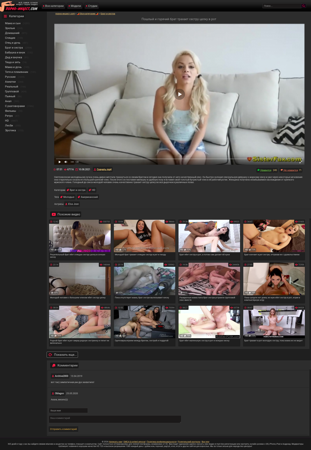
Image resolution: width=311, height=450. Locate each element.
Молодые (68, 197)
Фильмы (10, 110)
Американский (89, 197)
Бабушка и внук (15, 52)
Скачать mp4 (104, 169)
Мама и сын (13, 23)
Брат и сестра (14, 47)
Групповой (12, 91)
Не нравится (290, 170)
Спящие (10, 37)
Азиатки (10, 81)
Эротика (10, 130)
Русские (10, 76)
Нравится (265, 170)
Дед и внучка (13, 57)
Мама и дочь (13, 67)
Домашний (12, 33)
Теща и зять (12, 62)
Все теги (205, 442)
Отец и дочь (12, 42)
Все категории (54, 5)
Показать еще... (65, 355)
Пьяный (10, 96)
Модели (76, 5)
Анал (8, 101)
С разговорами (15, 106)
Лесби (9, 125)
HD (7, 120)
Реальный (11, 86)
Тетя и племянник (16, 72)
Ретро (9, 115)
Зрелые (10, 28)
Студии (92, 5)
